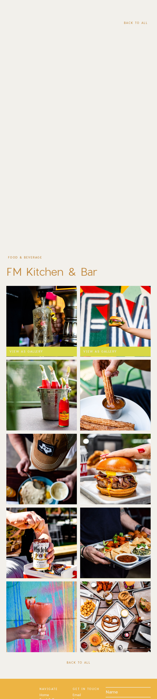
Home (44, 695)
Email (77, 695)
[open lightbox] (41, 395)
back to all (136, 23)
